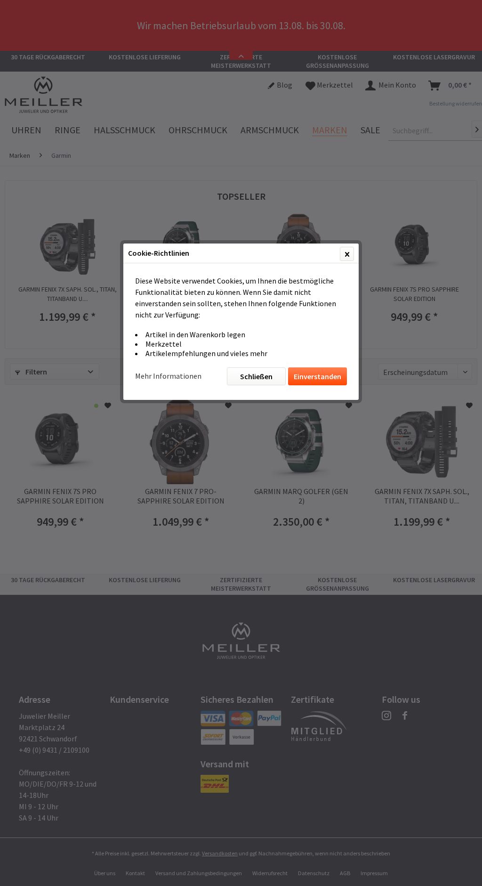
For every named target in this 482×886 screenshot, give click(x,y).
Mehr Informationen (168, 376)
